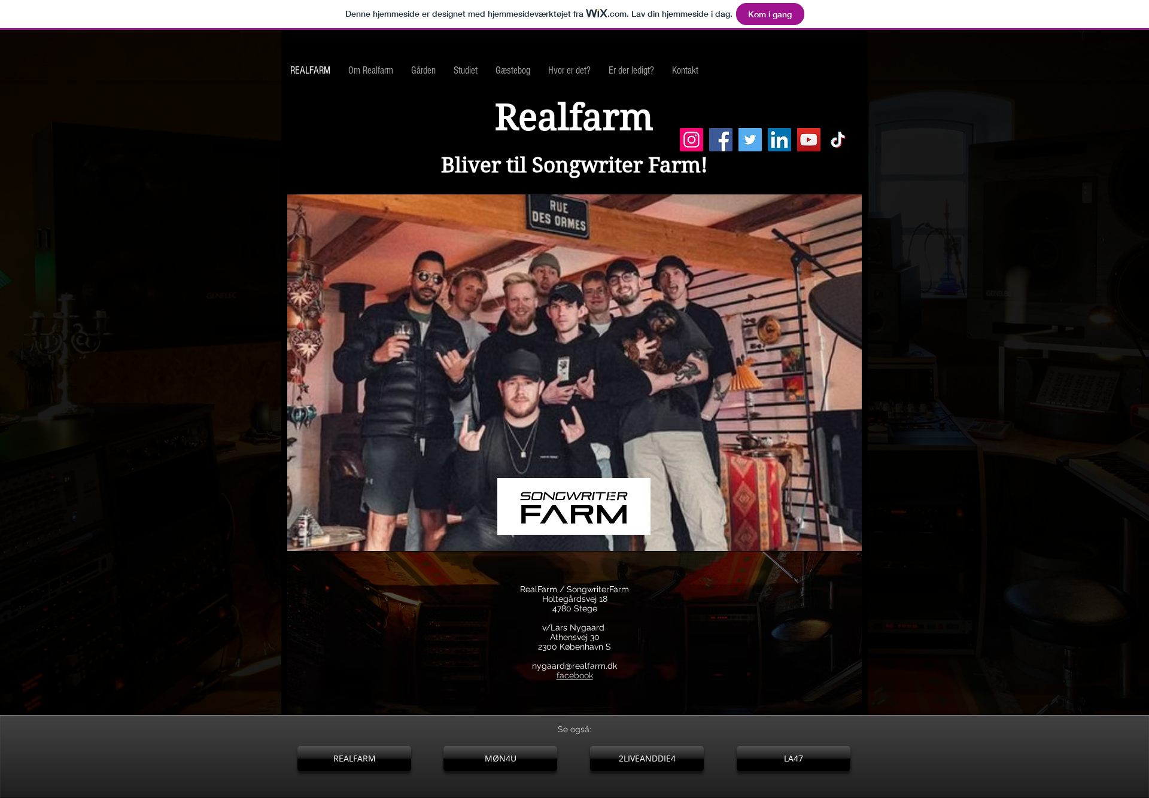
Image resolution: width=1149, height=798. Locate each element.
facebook (575, 675)
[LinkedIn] (779, 139)
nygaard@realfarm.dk (574, 666)
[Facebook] (720, 139)
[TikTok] (838, 139)
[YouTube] (808, 139)
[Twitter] (750, 139)
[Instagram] (691, 139)
